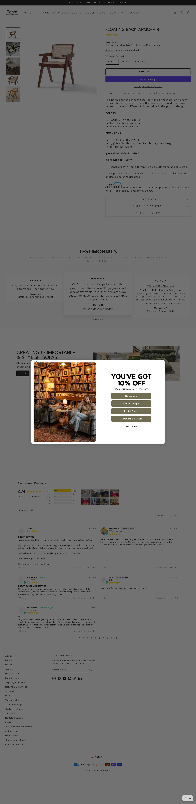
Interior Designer (131, 403)
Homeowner (131, 396)
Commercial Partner (131, 418)
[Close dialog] (35, 363)
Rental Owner (131, 411)
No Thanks (131, 426)
